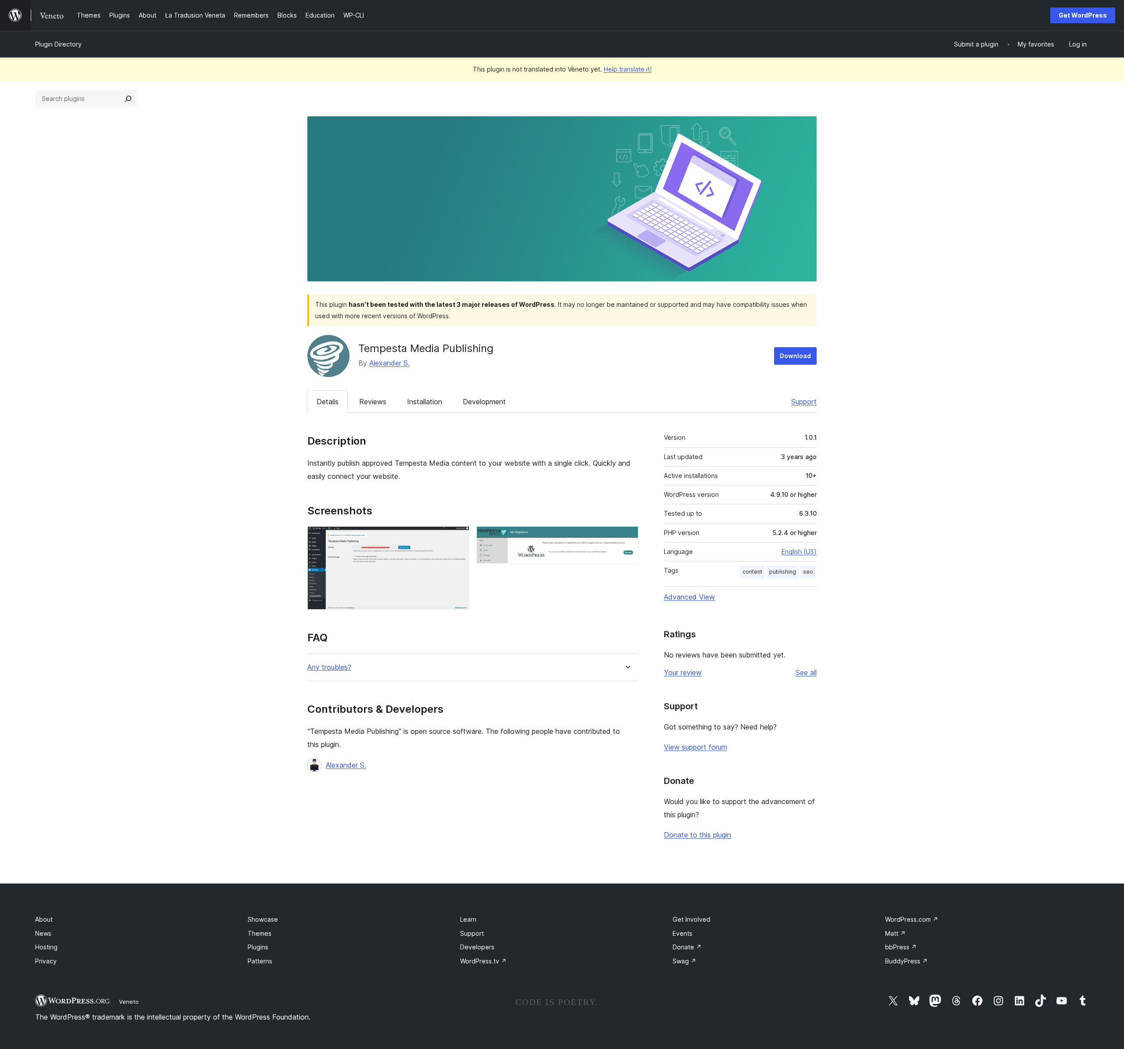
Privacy (46, 961)
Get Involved (691, 919)
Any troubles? (329, 667)
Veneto (129, 1001)
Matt (895, 933)
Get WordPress (1083, 15)
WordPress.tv (483, 961)
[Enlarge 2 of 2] (626, 538)
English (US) (799, 551)
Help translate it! (628, 69)
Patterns (260, 961)
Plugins (258, 947)
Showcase (263, 919)
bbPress (901, 947)
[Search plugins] (128, 99)
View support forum (695, 747)
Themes (259, 933)
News (43, 933)
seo (808, 571)
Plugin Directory (58, 44)
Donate (687, 947)
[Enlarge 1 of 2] (457, 538)
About (44, 919)
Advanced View (689, 597)
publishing (782, 571)
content (752, 571)
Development (484, 401)
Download (795, 355)
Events (682, 933)
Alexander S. (389, 363)
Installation (424, 401)
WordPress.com (911, 919)
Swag (684, 961)
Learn (468, 919)
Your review (683, 672)
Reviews (372, 401)
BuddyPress (906, 961)
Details (328, 401)
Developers (477, 947)
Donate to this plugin (697, 834)
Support (804, 401)
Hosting (46, 947)
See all (806, 672)
